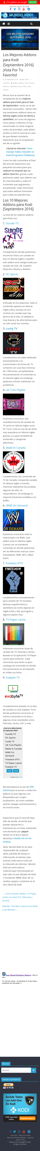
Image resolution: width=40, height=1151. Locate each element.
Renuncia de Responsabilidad (16, 1138)
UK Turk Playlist (15, 390)
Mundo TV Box (20, 1140)
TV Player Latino (16, 619)
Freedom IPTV (14, 563)
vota (28, 86)
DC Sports (12, 274)
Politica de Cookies (24, 1135)
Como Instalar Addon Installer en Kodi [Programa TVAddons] (20, 152)
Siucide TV (12, 223)
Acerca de (14, 1135)
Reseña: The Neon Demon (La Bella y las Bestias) (20, 908)
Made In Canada (16, 447)
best (26, 83)
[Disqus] (20, 940)
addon (15, 83)
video (24, 86)
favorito (31, 83)
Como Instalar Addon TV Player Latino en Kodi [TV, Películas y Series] (19, 897)
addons (21, 83)
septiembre (13, 86)
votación (6, 90)
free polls (20, 777)
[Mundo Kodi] (3, 23)
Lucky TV (11, 328)
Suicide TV (10, 734)
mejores (5, 86)
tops (19, 86)
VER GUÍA (32, 2)
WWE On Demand (17, 505)
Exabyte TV (13, 677)
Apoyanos (30, 1138)
